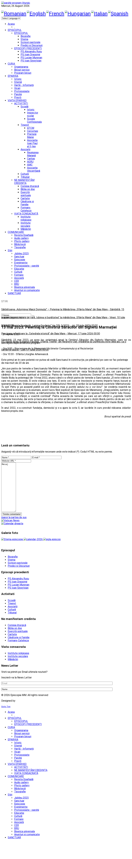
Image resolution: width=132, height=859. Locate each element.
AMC (30, 164)
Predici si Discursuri (31, 45)
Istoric (30, 109)
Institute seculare (26, 224)
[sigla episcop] (52, 539)
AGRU (30, 161)
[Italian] (99, 13)
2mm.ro (21, 700)
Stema (24, 39)
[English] (36, 13)
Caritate (25, 198)
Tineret (25, 124)
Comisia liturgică (30, 186)
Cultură (25, 173)
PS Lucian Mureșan (31, 57)
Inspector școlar (32, 114)
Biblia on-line (28, 189)
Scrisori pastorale (30, 42)
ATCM (30, 128)
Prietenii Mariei (31, 136)
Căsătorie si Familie (27, 203)
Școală (24, 106)
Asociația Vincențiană (33, 169)
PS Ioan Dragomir (30, 54)
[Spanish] (118, 13)
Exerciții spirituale (26, 194)
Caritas (31, 158)
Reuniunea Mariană (32, 154)
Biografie (26, 36)
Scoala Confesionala (34, 120)
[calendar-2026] (33, 539)
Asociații (25, 149)
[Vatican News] (10, 520)
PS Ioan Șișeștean (31, 60)
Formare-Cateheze (26, 209)
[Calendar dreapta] (12, 523)
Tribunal (25, 177)
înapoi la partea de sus (14, 517)
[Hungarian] (78, 13)
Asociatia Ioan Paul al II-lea (32, 143)
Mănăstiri (26, 229)
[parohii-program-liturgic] (15, 2)
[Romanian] (13, 13)
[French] (55, 13)
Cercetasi (32, 131)
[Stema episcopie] (12, 539)
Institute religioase (26, 218)
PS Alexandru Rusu (31, 51)
